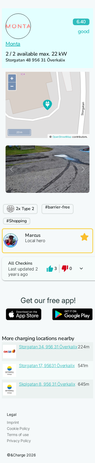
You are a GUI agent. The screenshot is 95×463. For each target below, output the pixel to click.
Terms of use (17, 434)
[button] (47, 269)
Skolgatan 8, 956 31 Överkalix (47, 384)
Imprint (13, 422)
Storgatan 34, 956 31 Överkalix (48, 346)
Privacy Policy (19, 440)
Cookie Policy (18, 428)
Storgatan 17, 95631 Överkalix (47, 365)
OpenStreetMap (62, 136)
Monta (13, 43)
